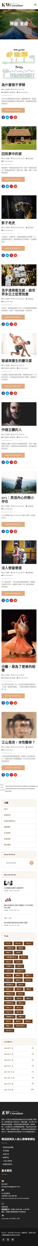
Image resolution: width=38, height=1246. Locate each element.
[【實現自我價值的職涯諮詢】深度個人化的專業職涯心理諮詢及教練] (13, 5)
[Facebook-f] (3, 1239)
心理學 (20, 971)
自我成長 (12, 92)
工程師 (9, 966)
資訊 (28, 1021)
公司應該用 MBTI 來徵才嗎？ (14, 888)
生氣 (19, 998)
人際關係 (9, 948)
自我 (8, 1007)
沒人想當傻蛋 (12, 568)
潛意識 (9, 994)
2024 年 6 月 (19, 1054)
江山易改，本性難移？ (18, 743)
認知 (8, 1021)
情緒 (18, 975)
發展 (29, 998)
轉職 (8, 1026)
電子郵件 (5, 1184)
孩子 (23, 957)
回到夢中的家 (12, 154)
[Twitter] (7, 117)
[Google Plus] (15, 117)
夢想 (8, 952)
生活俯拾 (6, 437)
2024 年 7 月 (19, 1048)
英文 (19, 1007)
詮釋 (21, 1016)
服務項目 (6, 1157)
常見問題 (6, 1151)
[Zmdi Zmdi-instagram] (12, 1239)
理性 (8, 998)
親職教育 (9, 1016)
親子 (19, 1012)
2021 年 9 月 (19, 1084)
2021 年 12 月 (19, 1072)
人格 (28, 943)
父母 (20, 994)
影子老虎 (8, 223)
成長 (18, 980)
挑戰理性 (6, 92)
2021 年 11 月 (19, 1078)
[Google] (8, 1239)
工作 (18, 961)
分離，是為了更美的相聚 (18, 669)
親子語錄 (12, 678)
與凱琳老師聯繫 (8, 1147)
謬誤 (18, 1021)
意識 (28, 975)
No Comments (23, 92)
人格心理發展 (7, 1161)
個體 (21, 948)
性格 (8, 975)
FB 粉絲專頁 (6, 1193)
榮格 (8, 989)
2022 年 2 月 (19, 1060)
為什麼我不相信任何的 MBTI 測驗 (15, 923)
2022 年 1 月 (19, 1066)
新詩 (21, 984)
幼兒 (19, 966)
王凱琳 (7, 89)
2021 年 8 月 (19, 1090)
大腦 (18, 952)
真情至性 (9, 1003)
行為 (8, 1012)
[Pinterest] (11, 117)
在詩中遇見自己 (9, 821)
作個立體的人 (12, 430)
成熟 (8, 980)
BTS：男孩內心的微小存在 (18, 500)
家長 (8, 961)
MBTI (6, 809)
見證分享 (6, 1154)
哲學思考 (6, 368)
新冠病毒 (9, 984)
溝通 (29, 989)
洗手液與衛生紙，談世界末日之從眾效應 (18, 292)
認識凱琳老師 (7, 1164)
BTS (8, 943)
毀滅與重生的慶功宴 (17, 361)
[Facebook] (3, 117)
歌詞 (19, 989)
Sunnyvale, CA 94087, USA (11, 1219)
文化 (28, 980)
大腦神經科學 (11, 957)
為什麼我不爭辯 (13, 85)
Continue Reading (12, 110)
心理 (8, 971)
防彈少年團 (20, 1026)
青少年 (9, 1030)
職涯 (21, 1003)
